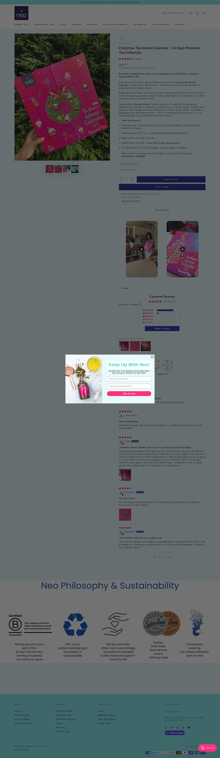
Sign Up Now (129, 393)
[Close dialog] (152, 357)
